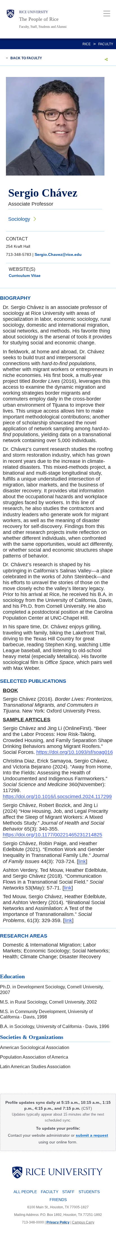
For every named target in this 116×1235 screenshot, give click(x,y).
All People (25, 1191)
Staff (68, 1191)
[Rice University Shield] (10, 19)
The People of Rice (39, 19)
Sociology (19, 219)
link (82, 861)
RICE (86, 44)
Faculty (105, 44)
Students (89, 1191)
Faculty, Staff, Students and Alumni (42, 27)
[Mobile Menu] (106, 13)
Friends (58, 1199)
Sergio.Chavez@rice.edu (58, 254)
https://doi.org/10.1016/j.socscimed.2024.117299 (57, 796)
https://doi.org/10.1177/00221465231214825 (52, 835)
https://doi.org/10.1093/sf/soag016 (74, 752)
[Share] (106, 59)
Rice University (33, 12)
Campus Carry (83, 1222)
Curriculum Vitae (25, 275)
